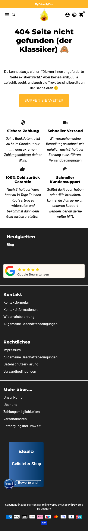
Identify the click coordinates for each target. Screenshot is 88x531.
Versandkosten (15, 419)
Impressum (12, 350)
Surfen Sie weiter (44, 100)
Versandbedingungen (65, 160)
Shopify (65, 504)
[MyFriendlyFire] (10, 276)
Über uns (10, 404)
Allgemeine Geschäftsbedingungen (30, 324)
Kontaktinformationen (20, 309)
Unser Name (12, 397)
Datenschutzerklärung (20, 364)
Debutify (46, 508)
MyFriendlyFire (36, 504)
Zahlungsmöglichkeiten (21, 411)
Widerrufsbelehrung (18, 316)
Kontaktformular (16, 302)
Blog (10, 244)
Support (72, 205)
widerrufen (19, 205)
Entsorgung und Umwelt (22, 426)
